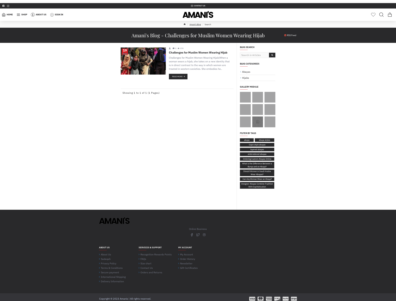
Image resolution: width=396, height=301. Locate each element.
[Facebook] (191, 234)
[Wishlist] (373, 15)
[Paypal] (286, 298)
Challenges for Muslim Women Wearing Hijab (198, 52)
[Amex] (269, 298)
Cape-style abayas (257, 144)
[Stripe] (294, 298)
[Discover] (277, 298)
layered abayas (257, 149)
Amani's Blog (195, 24)
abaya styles (264, 140)
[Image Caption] (245, 97)
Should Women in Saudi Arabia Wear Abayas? (257, 173)
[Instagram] (204, 234)
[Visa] (252, 298)
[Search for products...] (381, 15)
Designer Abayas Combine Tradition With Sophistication (257, 185)
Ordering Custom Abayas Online (257, 159)
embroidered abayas (257, 154)
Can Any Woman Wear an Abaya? (257, 179)
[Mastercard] (261, 298)
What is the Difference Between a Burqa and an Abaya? (257, 165)
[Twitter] (198, 234)
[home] (184, 24)
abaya (247, 140)
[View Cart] (389, 14)
